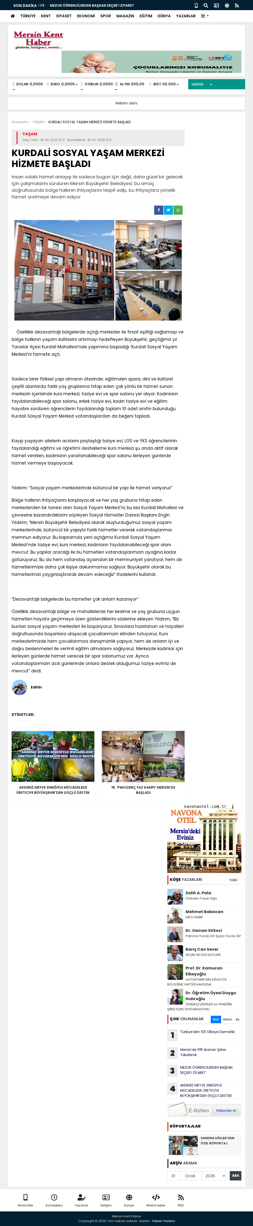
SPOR (105, 16)
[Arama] (206, 5)
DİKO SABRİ (194, 917)
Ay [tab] (237, 1019)
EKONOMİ (86, 16)
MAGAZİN (125, 16)
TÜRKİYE (28, 16)
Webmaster (156, 1205)
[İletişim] (216, 5)
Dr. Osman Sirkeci (204, 930)
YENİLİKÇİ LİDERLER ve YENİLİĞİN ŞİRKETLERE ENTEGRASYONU (199, 1007)
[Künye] (227, 5)
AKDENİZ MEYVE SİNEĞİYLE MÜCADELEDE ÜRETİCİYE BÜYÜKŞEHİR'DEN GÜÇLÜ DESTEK (201, 1090)
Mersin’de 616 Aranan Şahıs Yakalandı (198, 1053)
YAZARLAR (186, 16)
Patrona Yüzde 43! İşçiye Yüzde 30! (213, 936)
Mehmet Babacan (204, 912)
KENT (46, 16)
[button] (204, 16)
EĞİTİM (146, 16)
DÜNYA (164, 16)
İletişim (106, 1205)
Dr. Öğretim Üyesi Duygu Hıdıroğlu (211, 996)
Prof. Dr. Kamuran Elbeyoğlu (204, 971)
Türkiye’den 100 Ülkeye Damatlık (203, 1035)
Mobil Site (25, 1205)
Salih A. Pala (198, 893)
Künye (129, 1205)
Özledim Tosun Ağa (201, 898)
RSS (181, 1205)
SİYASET (64, 16)
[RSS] (236, 5)
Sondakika (54, 1205)
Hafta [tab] (227, 1019)
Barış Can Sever (202, 949)
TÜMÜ (233, 880)
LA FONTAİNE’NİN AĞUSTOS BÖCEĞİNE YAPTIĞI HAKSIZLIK (197, 982)
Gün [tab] (216, 1019)
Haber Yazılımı (163, 1221)
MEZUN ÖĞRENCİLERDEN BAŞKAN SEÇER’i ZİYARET (92, 5)
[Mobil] (196, 5)
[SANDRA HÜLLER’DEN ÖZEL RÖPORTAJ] (183, 1145)
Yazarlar (81, 1205)
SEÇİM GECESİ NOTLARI (203, 954)
